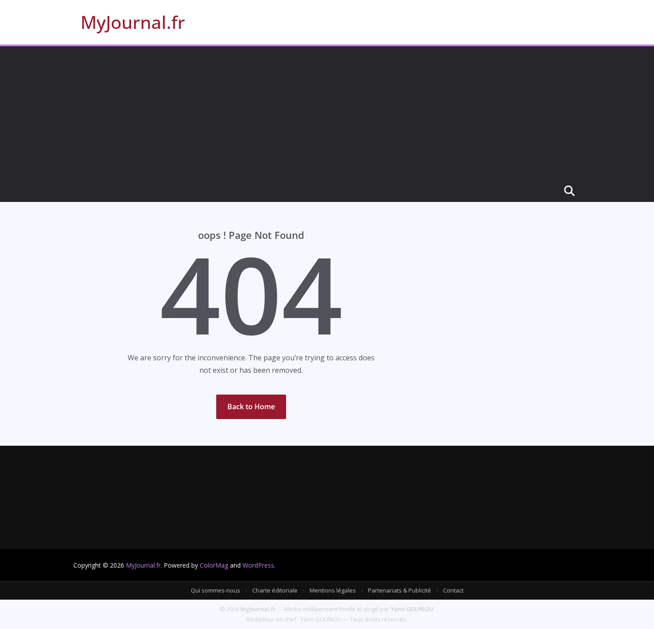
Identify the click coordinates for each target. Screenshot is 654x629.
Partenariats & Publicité (399, 590)
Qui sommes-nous (215, 590)
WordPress (258, 565)
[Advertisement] (327, 113)
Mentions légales (333, 590)
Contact (453, 590)
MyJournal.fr (133, 22)
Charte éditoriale (275, 590)
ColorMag (214, 565)
